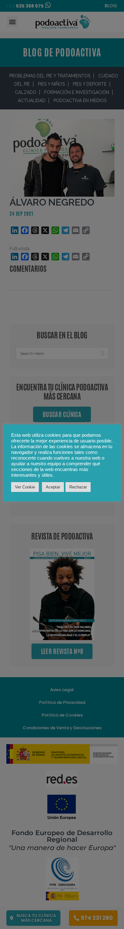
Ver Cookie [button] (25, 487)
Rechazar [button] (78, 487)
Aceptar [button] (53, 487)
